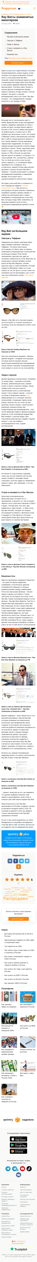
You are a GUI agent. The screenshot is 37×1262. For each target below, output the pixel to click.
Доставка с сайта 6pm (27, 1074)
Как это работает (26, 1192)
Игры (29, 888)
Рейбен (24, 58)
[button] (34, 8)
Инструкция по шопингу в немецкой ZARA (7, 1028)
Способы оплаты (7, 1196)
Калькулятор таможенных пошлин (8, 1233)
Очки (18, 58)
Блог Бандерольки (16, 14)
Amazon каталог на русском (27, 1050)
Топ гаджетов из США (13, 946)
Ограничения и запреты (25, 1205)
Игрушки (8, 893)
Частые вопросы (26, 1190)
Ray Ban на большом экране (18, 37)
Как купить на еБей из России (27, 1027)
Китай (17, 889)
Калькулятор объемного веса (7, 1229)
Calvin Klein (10, 891)
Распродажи (15, 898)
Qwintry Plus (5, 1216)
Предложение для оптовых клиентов (26, 1224)
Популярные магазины (24, 1195)
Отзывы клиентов (7, 1190)
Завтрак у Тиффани (14, 40)
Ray (10, 58)
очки (28, 395)
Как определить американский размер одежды (7, 1051)
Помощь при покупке (27, 1199)
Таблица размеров (7, 1219)
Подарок (31, 896)
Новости (23, 1187)
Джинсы (13, 895)
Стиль (27, 14)
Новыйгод (7, 889)
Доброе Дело (24, 1232)
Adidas (22, 888)
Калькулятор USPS (7, 1226)
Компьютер (27, 890)
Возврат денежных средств (8, 1200)
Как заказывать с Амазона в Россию (27, 1005)
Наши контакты (25, 1216)
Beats (15, 894)
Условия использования (6, 1193)
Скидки (22, 894)
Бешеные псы (12, 54)
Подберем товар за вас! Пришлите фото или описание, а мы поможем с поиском (16, 2)
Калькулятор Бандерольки (6, 1222)
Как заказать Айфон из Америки (8, 1005)
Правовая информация (5, 1208)
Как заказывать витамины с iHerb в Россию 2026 (9, 1075)
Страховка (24, 1202)
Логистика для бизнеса (25, 1228)
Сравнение (15, 887)
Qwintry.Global (6, 1237)
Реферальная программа (24, 1219)
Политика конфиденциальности (9, 1204)
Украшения (24, 891)
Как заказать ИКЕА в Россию (15, 983)
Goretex (6, 895)
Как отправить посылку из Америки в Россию (8, 1099)
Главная (4, 14)
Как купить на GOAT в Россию (16, 975)
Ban (14, 58)
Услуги (3, 1187)
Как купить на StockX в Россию (16, 979)
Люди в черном (13, 44)
